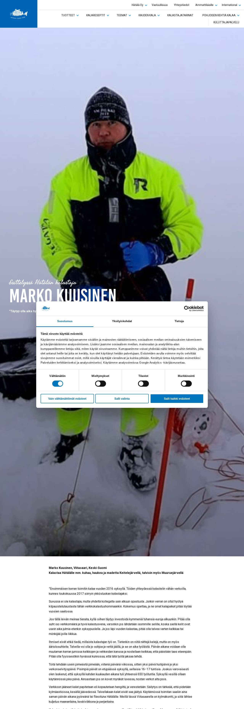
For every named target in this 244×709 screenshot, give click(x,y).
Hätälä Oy (137, 4)
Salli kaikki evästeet (177, 398)
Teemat (122, 15)
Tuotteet (68, 15)
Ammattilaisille (204, 4)
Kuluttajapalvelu (226, 22)
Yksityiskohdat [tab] (122, 321)
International (229, 4)
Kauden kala (147, 15)
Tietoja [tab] (179, 321)
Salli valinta (122, 398)
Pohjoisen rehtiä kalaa (219, 15)
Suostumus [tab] (65, 321)
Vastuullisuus (160, 4)
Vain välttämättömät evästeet (67, 398)
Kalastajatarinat (180, 15)
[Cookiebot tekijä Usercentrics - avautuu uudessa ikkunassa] (187, 308)
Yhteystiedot (181, 4)
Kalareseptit (95, 15)
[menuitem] (139, 5)
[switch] (100, 384)
